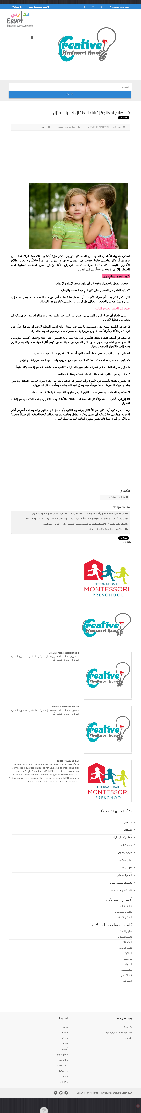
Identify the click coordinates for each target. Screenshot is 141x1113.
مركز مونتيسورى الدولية (68, 760)
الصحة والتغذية (125, 917)
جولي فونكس (125, 860)
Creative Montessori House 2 (64, 652)
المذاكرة (128, 953)
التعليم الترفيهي (124, 875)
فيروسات (128, 958)
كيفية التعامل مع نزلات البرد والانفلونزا (48, 513)
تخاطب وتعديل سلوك (122, 837)
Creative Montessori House (65, 706)
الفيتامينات (127, 942)
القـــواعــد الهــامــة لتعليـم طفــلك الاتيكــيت (86, 524)
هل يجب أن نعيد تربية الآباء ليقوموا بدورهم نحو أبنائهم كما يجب (97, 518)
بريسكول (128, 829)
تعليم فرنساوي (125, 852)
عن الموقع (127, 1027)
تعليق (43, 126)
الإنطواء (128, 964)
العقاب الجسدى (125, 936)
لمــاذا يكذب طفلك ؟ (117, 524)
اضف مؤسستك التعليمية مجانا (118, 1032)
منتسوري (128, 822)
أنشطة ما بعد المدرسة (121, 890)
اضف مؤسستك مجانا (38, 6)
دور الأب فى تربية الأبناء (53, 524)
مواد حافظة (126, 970)
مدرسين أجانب (126, 867)
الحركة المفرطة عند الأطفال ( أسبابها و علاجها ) (105, 513)
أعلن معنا (128, 1038)
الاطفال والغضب (58, 518)
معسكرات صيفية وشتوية (121, 882)
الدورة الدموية (125, 947)
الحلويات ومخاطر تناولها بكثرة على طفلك (107, 529)
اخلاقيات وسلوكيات (116, 497)
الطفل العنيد (74, 513)
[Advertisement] (69, 157)
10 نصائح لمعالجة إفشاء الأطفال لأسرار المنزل (91, 113)
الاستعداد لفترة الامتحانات (36, 518)
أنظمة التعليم (126, 906)
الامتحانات (127, 981)
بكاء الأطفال (126, 975)
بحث (68, 94)
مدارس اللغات (126, 931)
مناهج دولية (126, 845)
